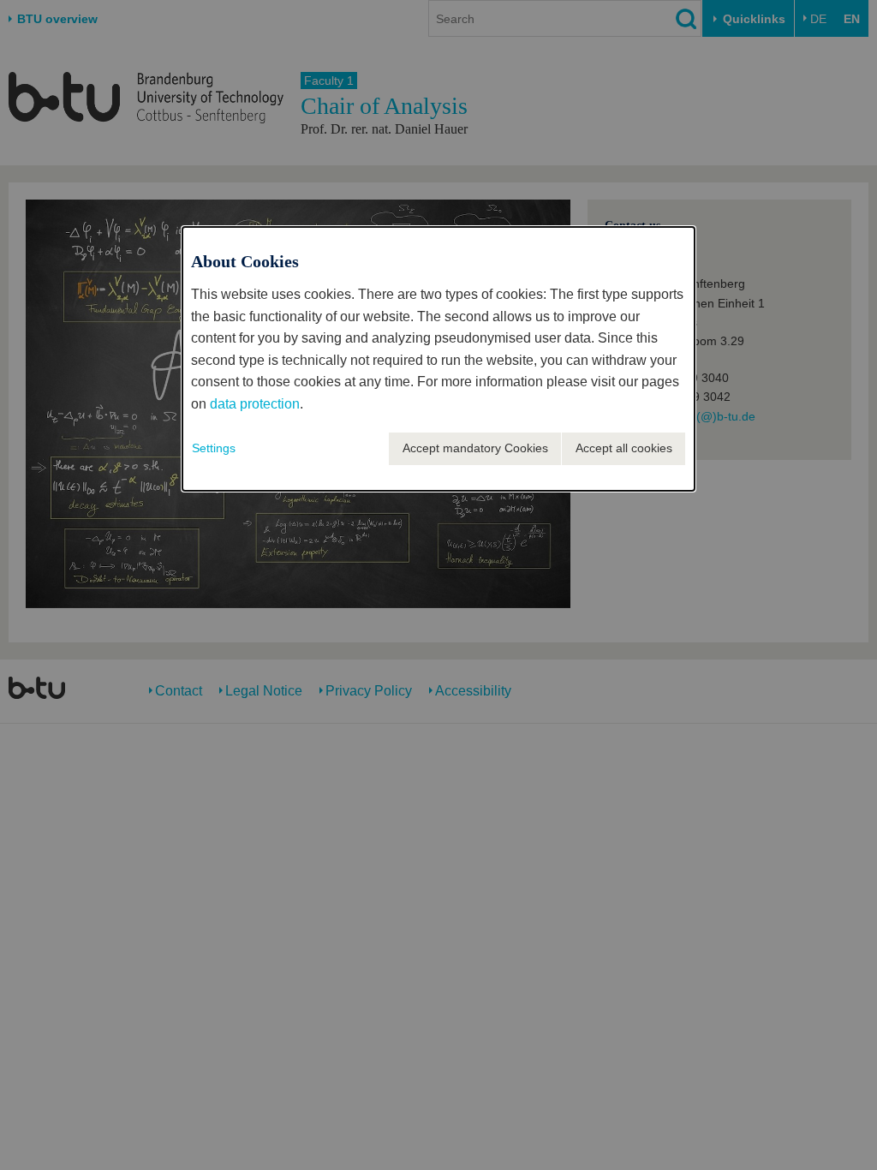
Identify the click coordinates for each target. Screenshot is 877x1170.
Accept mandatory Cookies (475, 448)
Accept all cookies (624, 448)
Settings (214, 448)
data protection (255, 404)
